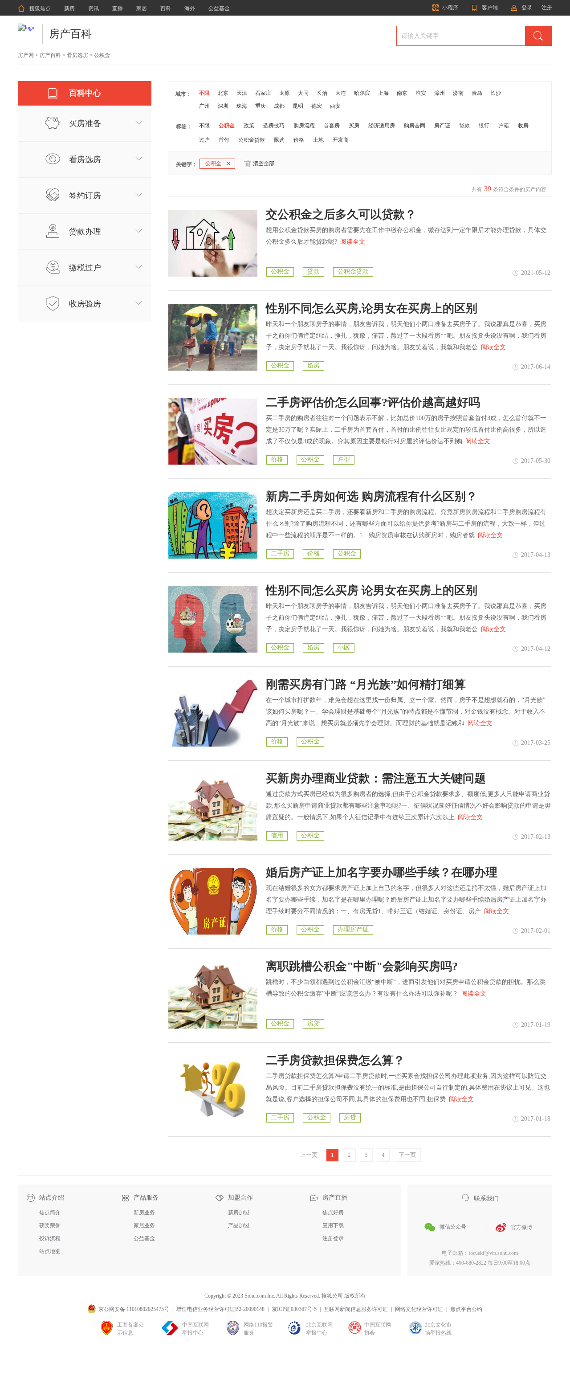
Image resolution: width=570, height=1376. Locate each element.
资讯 (93, 8)
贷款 (464, 125)
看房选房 (77, 55)
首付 (224, 140)
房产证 (442, 125)
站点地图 (50, 1251)
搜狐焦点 (34, 8)
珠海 (241, 106)
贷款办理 (85, 231)
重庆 (260, 106)
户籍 (503, 125)
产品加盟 (238, 1225)
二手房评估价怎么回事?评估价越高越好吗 (373, 402)
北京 (223, 93)
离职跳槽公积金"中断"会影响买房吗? (362, 966)
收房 (523, 125)
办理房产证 (353, 929)
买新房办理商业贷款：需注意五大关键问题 (376, 778)
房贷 (313, 1023)
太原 (284, 93)
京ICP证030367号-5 (294, 1309)
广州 (204, 106)
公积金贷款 (251, 140)
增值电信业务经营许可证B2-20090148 (220, 1309)
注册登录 (333, 1238)
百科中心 (85, 93)
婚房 (313, 365)
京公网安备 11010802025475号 (133, 1309)
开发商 (341, 140)
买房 (354, 125)
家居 (141, 8)
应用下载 (333, 1225)
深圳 (223, 106)
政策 (249, 125)
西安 (335, 106)
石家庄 (263, 93)
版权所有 (355, 1296)
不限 (204, 93)
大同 (303, 93)
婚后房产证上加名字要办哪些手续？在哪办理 (381, 872)
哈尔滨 (362, 93)
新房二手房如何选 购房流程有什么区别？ (371, 496)
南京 (402, 93)
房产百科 (70, 34)
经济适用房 (381, 125)
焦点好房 (333, 1212)
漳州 (439, 93)
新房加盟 (238, 1212)
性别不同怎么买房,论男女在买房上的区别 (371, 308)
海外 (189, 8)
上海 (383, 93)
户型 (344, 459)
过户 (204, 140)
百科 (165, 8)
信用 (277, 835)
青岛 (477, 93)
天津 (241, 93)
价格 (298, 140)
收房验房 (85, 303)
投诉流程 (50, 1238)
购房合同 (414, 125)
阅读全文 (352, 241)
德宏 (316, 106)
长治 (322, 93)
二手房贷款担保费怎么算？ (335, 1060)
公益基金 (219, 8)
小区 (344, 647)
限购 (279, 140)
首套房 (332, 125)
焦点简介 (50, 1212)
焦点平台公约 (466, 1309)
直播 (117, 8)
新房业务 (144, 1212)
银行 (484, 125)
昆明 (298, 106)
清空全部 (263, 163)
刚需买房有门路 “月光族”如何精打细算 (366, 684)
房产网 (26, 55)
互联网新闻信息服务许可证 (356, 1309)
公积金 (227, 125)
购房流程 (304, 125)
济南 (458, 93)
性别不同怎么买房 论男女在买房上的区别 (371, 590)
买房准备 (85, 123)
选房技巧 (274, 125)
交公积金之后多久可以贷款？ (341, 214)
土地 (318, 140)
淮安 (420, 93)
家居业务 (144, 1225)
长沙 (495, 93)
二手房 (280, 553)
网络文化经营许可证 (419, 1309)
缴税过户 (85, 267)
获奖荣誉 (50, 1225)
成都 (279, 106)
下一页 (407, 1154)
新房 (69, 8)
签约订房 (85, 195)
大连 (340, 93)
